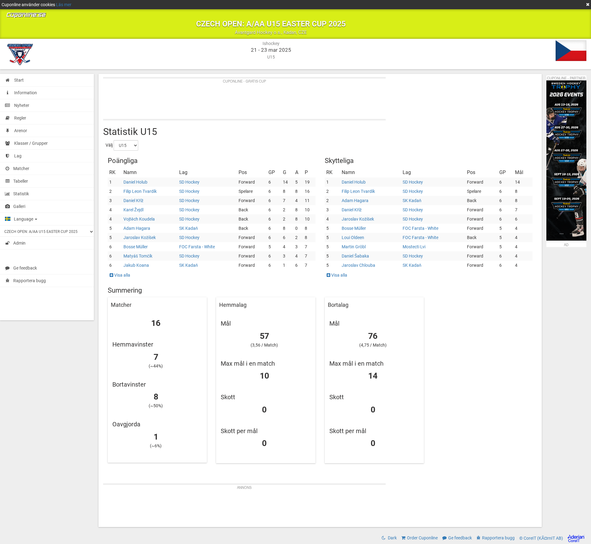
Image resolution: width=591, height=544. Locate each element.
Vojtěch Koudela (139, 219)
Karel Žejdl (133, 209)
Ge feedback (25, 268)
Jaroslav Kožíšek (139, 237)
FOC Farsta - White (197, 246)
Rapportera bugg (29, 280)
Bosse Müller (135, 246)
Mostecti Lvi (414, 246)
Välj (109, 145)
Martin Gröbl (354, 246)
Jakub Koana (136, 265)
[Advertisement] (287, 97)
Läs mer (63, 4)
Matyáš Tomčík (137, 256)
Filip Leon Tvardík (140, 191)
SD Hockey (189, 182)
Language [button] (24, 219)
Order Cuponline (422, 537)
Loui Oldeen (353, 237)
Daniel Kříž (133, 200)
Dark (392, 537)
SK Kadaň (188, 228)
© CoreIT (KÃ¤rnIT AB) (541, 538)
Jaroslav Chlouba (358, 265)
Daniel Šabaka (355, 256)
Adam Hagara (136, 228)
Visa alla (121, 275)
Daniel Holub (135, 182)
